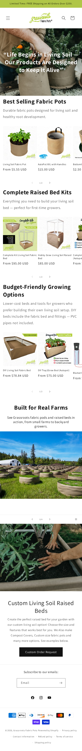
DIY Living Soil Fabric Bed (17, 370)
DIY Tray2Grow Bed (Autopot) (53, 370)
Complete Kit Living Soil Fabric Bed (20, 257)
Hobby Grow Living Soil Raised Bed (54, 257)
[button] (8, 18)
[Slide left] (32, 182)
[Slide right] (49, 182)
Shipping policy (43, 742)
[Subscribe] (61, 683)
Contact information (23, 736)
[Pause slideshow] (77, 519)
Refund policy (45, 736)
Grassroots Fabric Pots (25, 730)
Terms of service (64, 736)
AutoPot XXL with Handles (52, 164)
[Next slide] (49, 519)
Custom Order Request (41, 652)
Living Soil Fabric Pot (14, 164)
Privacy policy (69, 730)
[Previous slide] (32, 519)
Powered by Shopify (48, 730)
